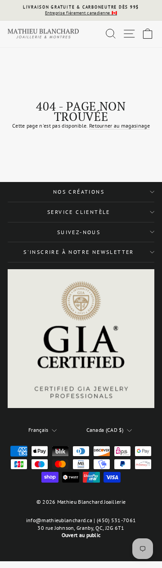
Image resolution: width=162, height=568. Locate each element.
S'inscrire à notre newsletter (78, 251)
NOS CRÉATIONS (78, 191)
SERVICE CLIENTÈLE (78, 212)
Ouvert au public (81, 535)
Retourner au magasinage (119, 125)
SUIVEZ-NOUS (78, 232)
